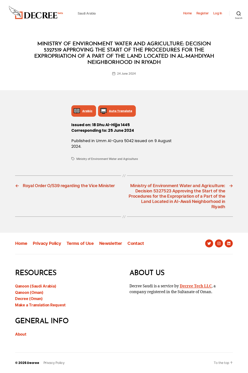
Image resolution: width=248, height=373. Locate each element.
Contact (135, 243)
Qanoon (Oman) (29, 292)
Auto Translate (120, 111)
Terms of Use (80, 243)
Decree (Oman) (29, 298)
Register (202, 13)
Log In (217, 13)
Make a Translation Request (40, 305)
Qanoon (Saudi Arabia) (35, 286)
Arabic (87, 111)
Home (187, 13)
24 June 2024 (126, 73)
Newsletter (110, 243)
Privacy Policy (47, 243)
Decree (33, 362)
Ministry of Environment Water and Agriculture (107, 159)
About (20, 334)
